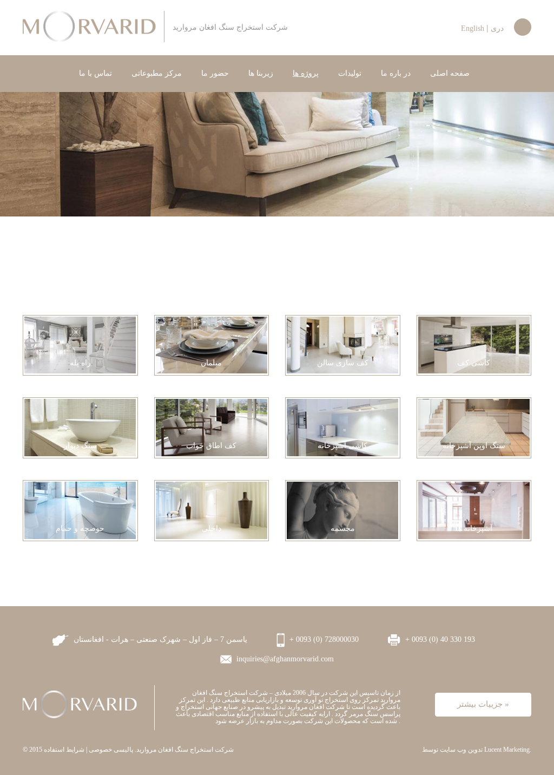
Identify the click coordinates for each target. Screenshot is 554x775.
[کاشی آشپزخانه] (342, 426)
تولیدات (349, 73)
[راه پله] (80, 343)
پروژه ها (306, 73)
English (472, 28)
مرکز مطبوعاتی (156, 73)
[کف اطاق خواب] (211, 426)
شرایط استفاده (64, 749)
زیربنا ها (260, 73)
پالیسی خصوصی (111, 749)
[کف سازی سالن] (342, 343)
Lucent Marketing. (507, 749)
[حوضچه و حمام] (80, 509)
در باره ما (396, 73)
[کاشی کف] (474, 343)
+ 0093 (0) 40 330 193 (439, 639)
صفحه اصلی (450, 73)
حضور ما (215, 73)
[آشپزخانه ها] (474, 509)
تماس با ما (95, 73)
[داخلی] (211, 509)
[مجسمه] (342, 509)
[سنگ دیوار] (80, 426)
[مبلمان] (211, 343)
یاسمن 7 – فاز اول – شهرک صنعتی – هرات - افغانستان (159, 639)
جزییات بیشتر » (483, 704)
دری (497, 28)
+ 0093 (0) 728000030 (323, 639)
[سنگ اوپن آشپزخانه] (474, 426)
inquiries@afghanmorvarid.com (284, 659)
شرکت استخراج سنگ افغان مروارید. (184, 749)
